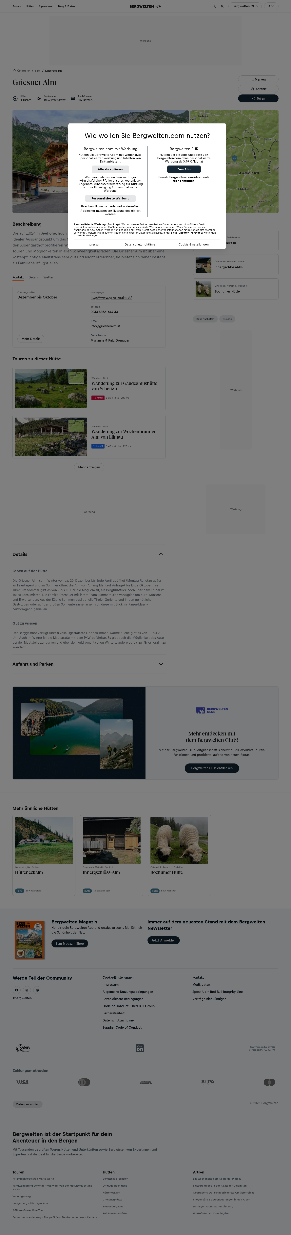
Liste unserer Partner (185, 232)
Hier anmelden (184, 180)
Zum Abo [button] (184, 169)
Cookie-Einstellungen (194, 244)
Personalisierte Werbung (110, 198)
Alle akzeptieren (110, 169)
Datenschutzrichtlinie (140, 244)
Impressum (93, 244)
